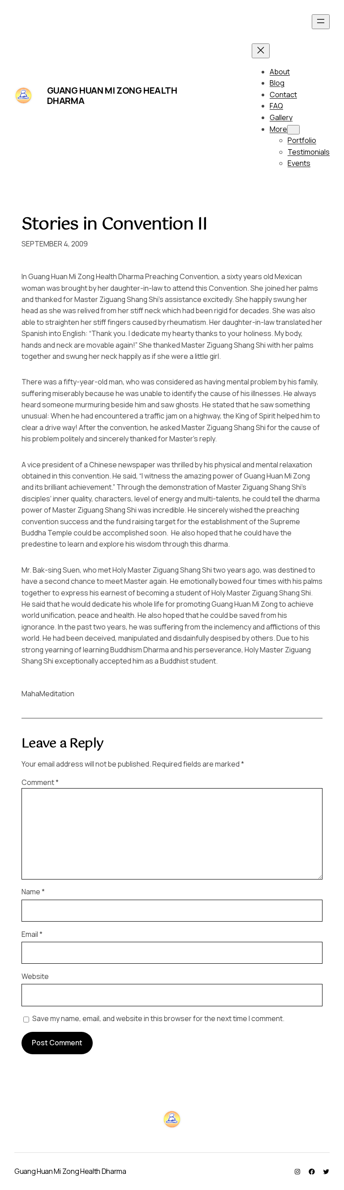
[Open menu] (321, 21)
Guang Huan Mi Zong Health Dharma (112, 95)
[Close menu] (261, 50)
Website (35, 976)
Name (33, 892)
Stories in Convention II (115, 225)
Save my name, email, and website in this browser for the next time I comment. (158, 1018)
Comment (40, 782)
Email (32, 934)
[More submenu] (293, 129)
